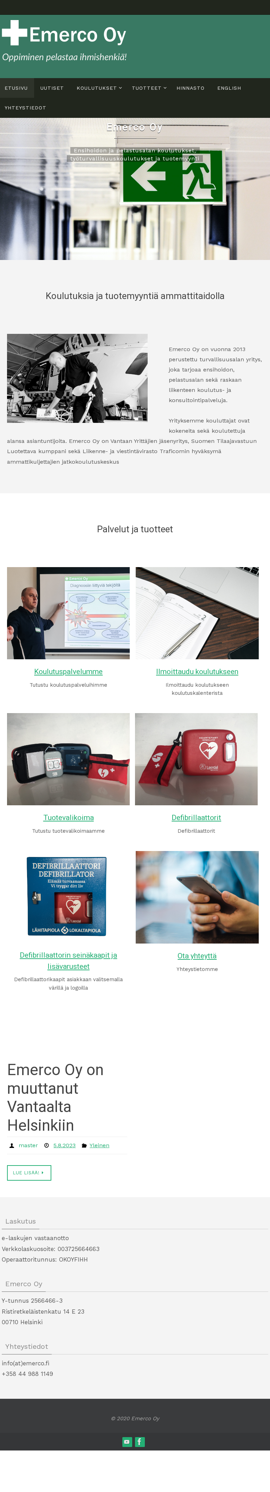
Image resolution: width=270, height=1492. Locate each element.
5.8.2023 (64, 1144)
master (28, 1144)
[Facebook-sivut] (139, 1440)
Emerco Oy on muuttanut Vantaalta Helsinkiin (55, 1098)
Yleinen (99, 1144)
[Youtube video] (126, 1440)
